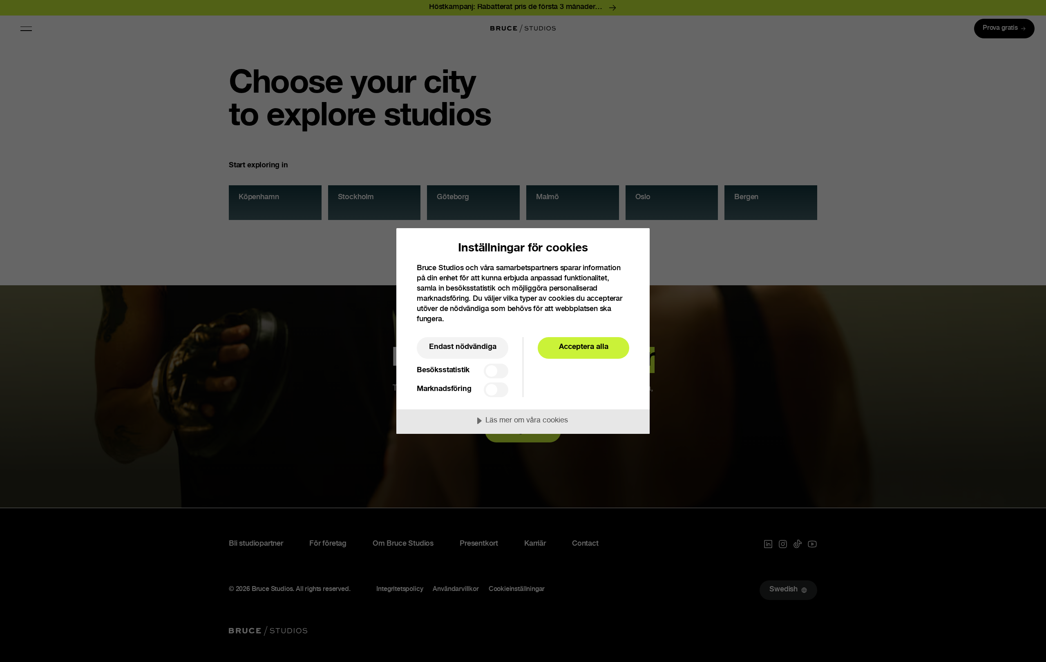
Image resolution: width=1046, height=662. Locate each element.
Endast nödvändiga (462, 347)
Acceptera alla (583, 347)
